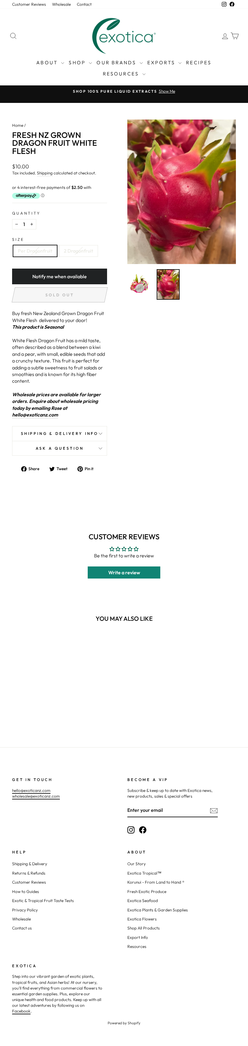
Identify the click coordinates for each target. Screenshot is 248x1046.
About (48, 62)
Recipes (198, 62)
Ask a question (60, 448)
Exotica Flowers (142, 919)
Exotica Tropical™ (144, 873)
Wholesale (61, 4)
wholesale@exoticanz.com (36, 796)
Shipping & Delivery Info (59, 433)
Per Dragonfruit (35, 251)
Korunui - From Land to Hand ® (155, 882)
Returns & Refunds (28, 873)
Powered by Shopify (124, 1023)
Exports (162, 62)
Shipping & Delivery (29, 863)
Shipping (45, 173)
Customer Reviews (29, 4)
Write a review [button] (124, 572)
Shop (78, 62)
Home (17, 125)
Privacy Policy (25, 910)
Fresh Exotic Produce (146, 891)
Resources (122, 74)
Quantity (26, 213)
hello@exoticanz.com (35, 415)
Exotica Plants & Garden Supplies (157, 910)
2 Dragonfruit (78, 251)
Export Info (137, 937)
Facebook (21, 1011)
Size (18, 239)
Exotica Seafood (142, 900)
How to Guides (25, 891)
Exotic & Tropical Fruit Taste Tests (43, 900)
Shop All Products (143, 928)
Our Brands (117, 62)
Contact (84, 4)
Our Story (136, 863)
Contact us (22, 928)
